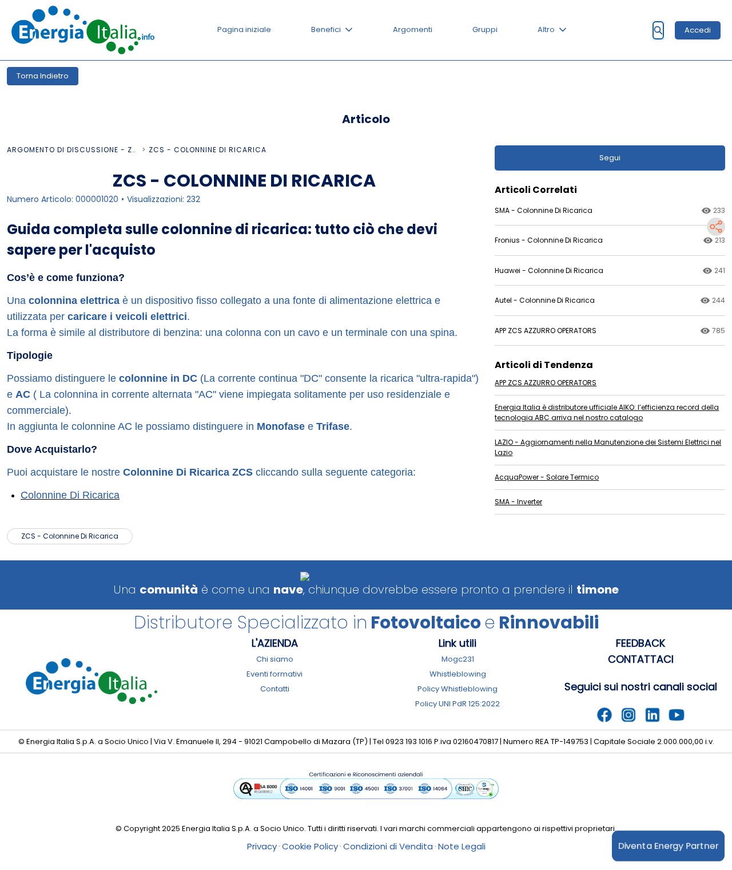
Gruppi (485, 29)
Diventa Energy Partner (668, 846)
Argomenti (412, 29)
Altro (546, 29)
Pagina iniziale (244, 29)
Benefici (326, 29)
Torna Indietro (43, 75)
